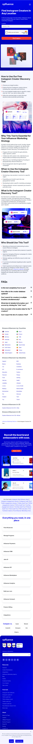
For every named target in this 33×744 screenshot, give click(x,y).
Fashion (18, 372)
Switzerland (7, 350)
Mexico (20, 342)
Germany (7, 336)
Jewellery (4, 383)
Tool (3, 81)
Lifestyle (18, 383)
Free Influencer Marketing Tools (22, 510)
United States (22, 352)
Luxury (4, 385)
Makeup (4, 388)
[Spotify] (17, 660)
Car (3, 366)
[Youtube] (9, 660)
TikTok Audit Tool (20, 505)
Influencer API (8, 567)
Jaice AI (6, 559)
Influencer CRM (8, 551)
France (20, 334)
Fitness (18, 375)
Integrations (7, 615)
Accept (11, 741)
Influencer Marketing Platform (9, 421)
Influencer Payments (9, 543)
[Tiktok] (15, 660)
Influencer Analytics (9, 583)
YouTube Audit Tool (20, 507)
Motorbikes (19, 391)
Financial (4, 375)
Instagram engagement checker (10, 501)
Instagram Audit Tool (25, 501)
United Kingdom (8, 352)
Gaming (18, 377)
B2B (17, 361)
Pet (3, 394)
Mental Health (19, 388)
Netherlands (7, 344)
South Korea (7, 347)
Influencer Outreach (9, 599)
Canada (6, 334)
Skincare (18, 394)
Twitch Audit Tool (13, 509)
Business (18, 364)
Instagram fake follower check (20, 499)
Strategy (5, 141)
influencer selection (18, 269)
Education (4, 372)
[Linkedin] (3, 660)
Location (4, 23)
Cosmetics (19, 366)
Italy (20, 339)
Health (18, 380)
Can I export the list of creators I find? (14, 315)
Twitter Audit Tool (23, 503)
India (20, 336)
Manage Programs (9, 535)
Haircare (4, 380)
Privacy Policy (19, 741)
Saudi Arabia (22, 344)
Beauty (4, 364)
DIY (3, 369)
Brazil (20, 331)
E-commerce (19, 369)
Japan (6, 342)
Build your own (8, 591)
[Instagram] (12, 660)
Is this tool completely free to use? (13, 288)
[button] (30, 731)
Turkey (20, 350)
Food (3, 377)
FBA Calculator (23, 509)
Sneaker (4, 396)
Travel (17, 399)
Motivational (5, 391)
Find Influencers (8, 527)
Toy (3, 399)
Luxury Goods (19, 385)
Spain (20, 347)
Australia (7, 331)
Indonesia (7, 339)
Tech (17, 396)
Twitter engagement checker (9, 503)
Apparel (4, 361)
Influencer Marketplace (10, 575)
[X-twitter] (6, 660)
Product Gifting (8, 607)
